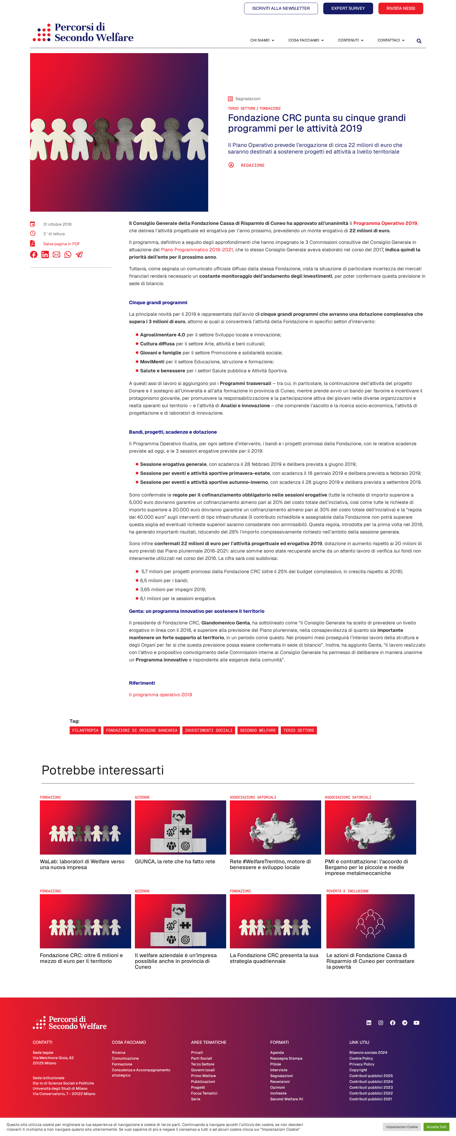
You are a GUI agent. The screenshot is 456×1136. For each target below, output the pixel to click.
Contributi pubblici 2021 (370, 1099)
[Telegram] (404, 1023)
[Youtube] (416, 1023)
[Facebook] (33, 256)
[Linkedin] (369, 1023)
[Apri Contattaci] (403, 40)
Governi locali (203, 1070)
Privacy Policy (361, 1064)
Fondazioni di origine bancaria (141, 730)
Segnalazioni (281, 1075)
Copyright (358, 1070)
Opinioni (277, 1087)
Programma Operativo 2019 (385, 223)
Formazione (122, 1064)
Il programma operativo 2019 (160, 695)
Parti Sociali (201, 1058)
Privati (197, 1052)
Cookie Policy (361, 1058)
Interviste (278, 1070)
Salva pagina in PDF (61, 243)
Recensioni (280, 1081)
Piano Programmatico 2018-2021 (196, 250)
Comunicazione (125, 1058)
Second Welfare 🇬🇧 (286, 1099)
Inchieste (278, 1093)
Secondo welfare (258, 730)
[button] (419, 40)
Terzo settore (298, 730)
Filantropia (85, 730)
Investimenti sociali (208, 730)
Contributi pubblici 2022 (371, 1093)
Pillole (275, 1064)
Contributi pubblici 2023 (371, 1087)
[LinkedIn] (45, 256)
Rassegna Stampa (286, 1058)
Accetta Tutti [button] (436, 1127)
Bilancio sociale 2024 (368, 1052)
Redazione (253, 165)
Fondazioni (270, 108)
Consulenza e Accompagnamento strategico (141, 1073)
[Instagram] (381, 1023)
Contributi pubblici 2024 (371, 1081)
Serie (195, 1099)
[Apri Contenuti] (362, 40)
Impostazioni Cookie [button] (402, 1127)
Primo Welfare (203, 1075)
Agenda (277, 1052)
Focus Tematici (204, 1093)
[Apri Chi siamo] (273, 40)
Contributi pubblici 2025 (371, 1075)
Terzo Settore (241, 108)
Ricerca (118, 1052)
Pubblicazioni (203, 1081)
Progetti (198, 1087)
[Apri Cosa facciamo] (322, 40)
